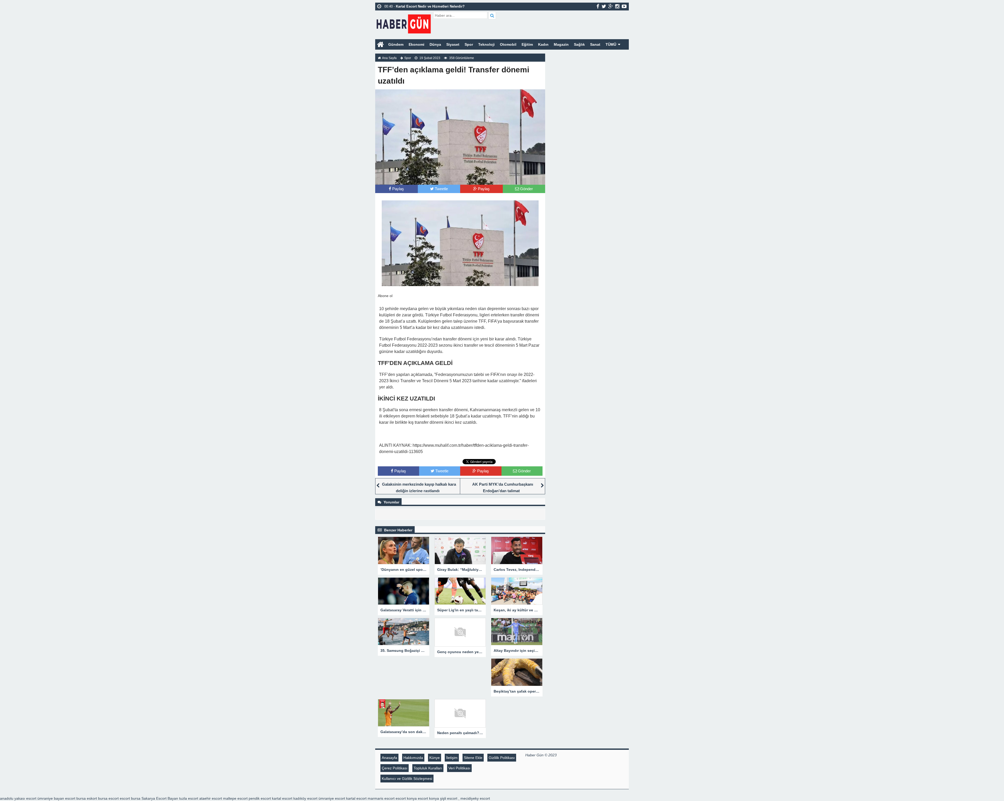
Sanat (595, 44)
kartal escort (282, 798)
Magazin (561, 44)
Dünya (435, 44)
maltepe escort (235, 798)
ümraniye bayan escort (56, 798)
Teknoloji (486, 44)
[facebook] (597, 6)
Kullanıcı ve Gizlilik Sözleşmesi (407, 778)
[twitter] (604, 6)
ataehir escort (210, 798)
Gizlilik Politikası (502, 758)
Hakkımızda (413, 758)
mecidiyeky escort (475, 798)
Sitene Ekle (473, 758)
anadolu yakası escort (18, 798)
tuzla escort (188, 798)
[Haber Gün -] (403, 23)
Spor (469, 44)
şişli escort (448, 798)
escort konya (406, 798)
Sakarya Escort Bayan (159, 798)
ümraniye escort (331, 798)
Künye (434, 758)
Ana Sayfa (389, 58)
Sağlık (579, 44)
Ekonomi (416, 44)
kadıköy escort (305, 798)
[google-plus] (610, 6)
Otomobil (508, 44)
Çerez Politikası (394, 768)
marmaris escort (381, 798)
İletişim (452, 758)
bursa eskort (86, 798)
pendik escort (260, 798)
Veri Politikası (459, 768)
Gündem (395, 44)
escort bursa (130, 798)
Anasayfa (389, 758)
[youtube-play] (624, 6)
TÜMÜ (611, 44)
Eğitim (527, 44)
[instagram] (617, 6)
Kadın (543, 44)
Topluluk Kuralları (428, 768)
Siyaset (452, 44)
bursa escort (108, 798)
